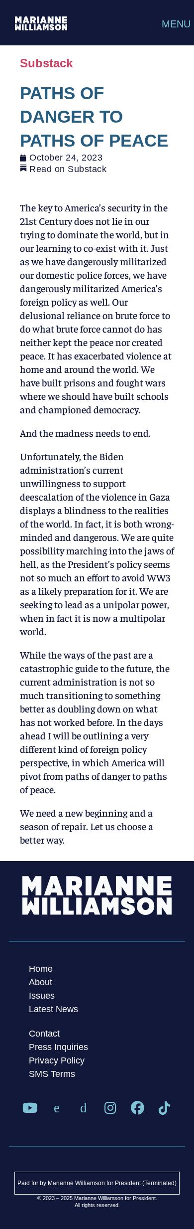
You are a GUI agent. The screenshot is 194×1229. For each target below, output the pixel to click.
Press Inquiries (58, 1047)
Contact (44, 1034)
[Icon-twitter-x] (56, 1108)
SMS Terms (52, 1074)
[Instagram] (110, 1108)
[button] (165, 24)
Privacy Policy (57, 1060)
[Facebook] (137, 1108)
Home (41, 969)
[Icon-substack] (83, 1108)
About (40, 982)
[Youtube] (29, 1108)
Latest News (53, 1009)
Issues (42, 996)
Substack (46, 63)
